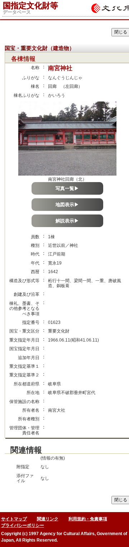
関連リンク (47, 518)
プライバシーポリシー (22, 525)
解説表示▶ (67, 220)
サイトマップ (14, 518)
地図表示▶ (67, 204)
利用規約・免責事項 (87, 518)
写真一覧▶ (67, 188)
